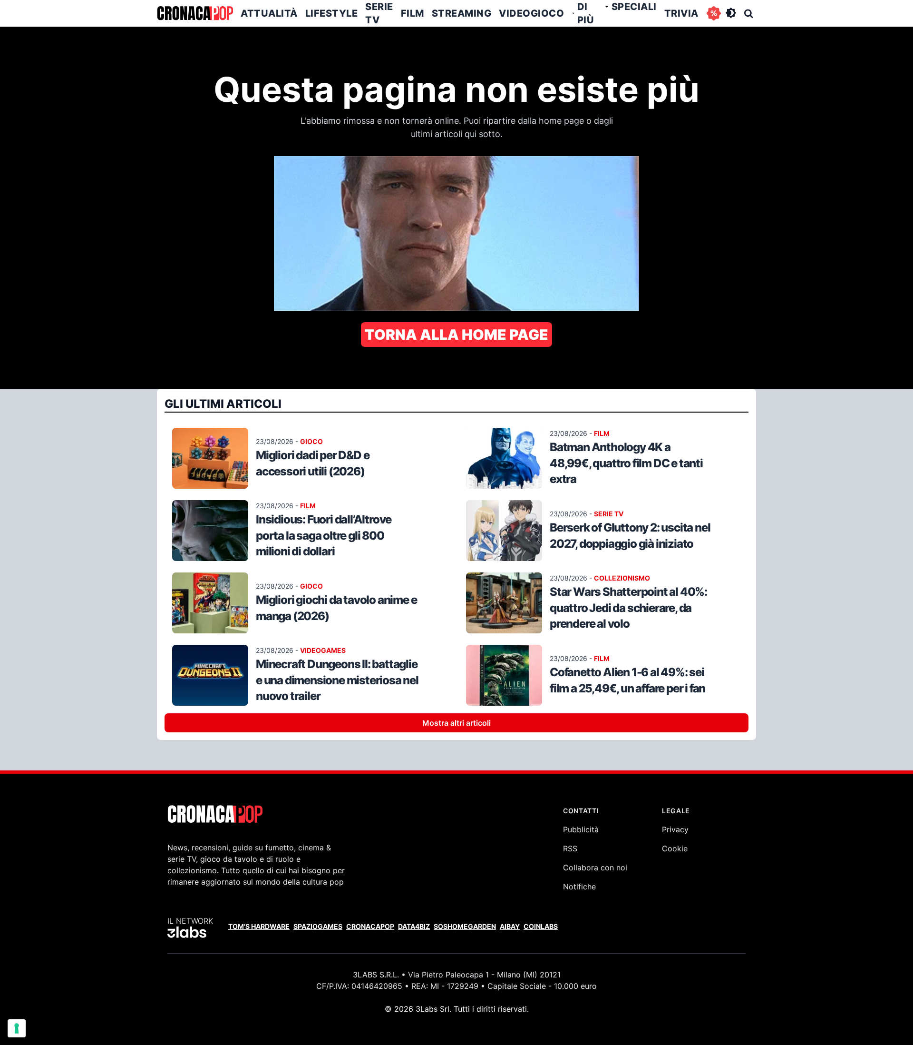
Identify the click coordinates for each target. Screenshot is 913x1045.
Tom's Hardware (259, 926)
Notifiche (579, 886)
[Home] (195, 13)
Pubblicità (581, 829)
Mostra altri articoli (456, 723)
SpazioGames (317, 926)
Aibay (510, 926)
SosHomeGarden (465, 926)
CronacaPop (370, 926)
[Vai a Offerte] (713, 13)
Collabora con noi (595, 867)
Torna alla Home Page (456, 334)
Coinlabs (541, 926)
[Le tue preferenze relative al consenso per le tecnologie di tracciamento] (17, 1028)
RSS (570, 848)
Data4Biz (414, 926)
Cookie (675, 848)
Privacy (675, 829)
